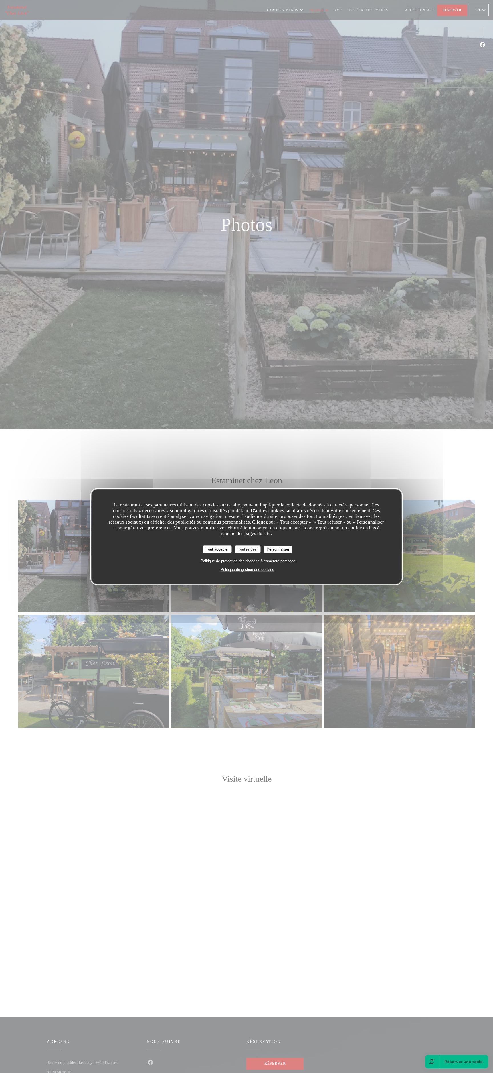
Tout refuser (248, 549)
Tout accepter (217, 549)
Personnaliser (278, 549)
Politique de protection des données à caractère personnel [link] (248, 561)
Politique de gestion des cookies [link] (247, 569)
